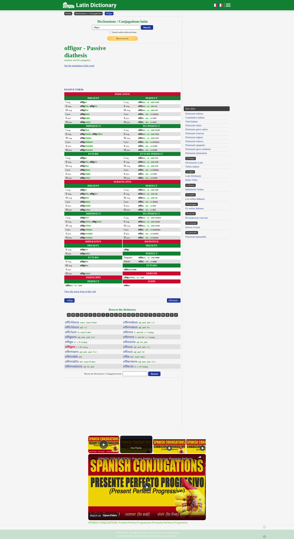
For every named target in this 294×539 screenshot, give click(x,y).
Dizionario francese (194, 133)
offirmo (138, 332)
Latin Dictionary (193, 176)
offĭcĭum (78, 332)
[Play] (169, 448)
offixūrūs (135, 342)
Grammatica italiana (195, 117)
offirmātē (73, 356)
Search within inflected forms (124, 32)
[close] (264, 527)
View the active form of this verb (80, 291)
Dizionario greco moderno (198, 149)
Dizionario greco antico (196, 129)
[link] (93, 459)
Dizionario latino (193, 125)
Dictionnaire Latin (194, 162)
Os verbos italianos (194, 208)
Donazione (122, 38)
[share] (199, 457)
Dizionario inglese (194, 137)
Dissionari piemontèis (195, 236)
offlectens (139, 361)
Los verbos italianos (195, 199)
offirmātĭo (80, 361)
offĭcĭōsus (81, 322)
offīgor (109, 13)
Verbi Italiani (191, 121)
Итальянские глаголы (196, 217)
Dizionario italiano (194, 113)
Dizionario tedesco (194, 141)
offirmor (139, 337)
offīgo (76, 342)
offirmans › (173, 300)
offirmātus (139, 322)
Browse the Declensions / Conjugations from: (103, 374)
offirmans (81, 351)
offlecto (135, 366)
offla (134, 356)
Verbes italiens (192, 166)
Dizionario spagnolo (195, 145)
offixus (136, 346)
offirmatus (136, 327)
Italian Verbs (191, 180)
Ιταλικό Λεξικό (192, 227)
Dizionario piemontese (196, 153)
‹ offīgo (69, 300)
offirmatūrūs (80, 366)
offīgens (80, 337)
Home (68, 13)
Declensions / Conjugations (88, 13)
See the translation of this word (79, 65)
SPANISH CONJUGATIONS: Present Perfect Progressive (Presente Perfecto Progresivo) (146, 458)
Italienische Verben (194, 189)
